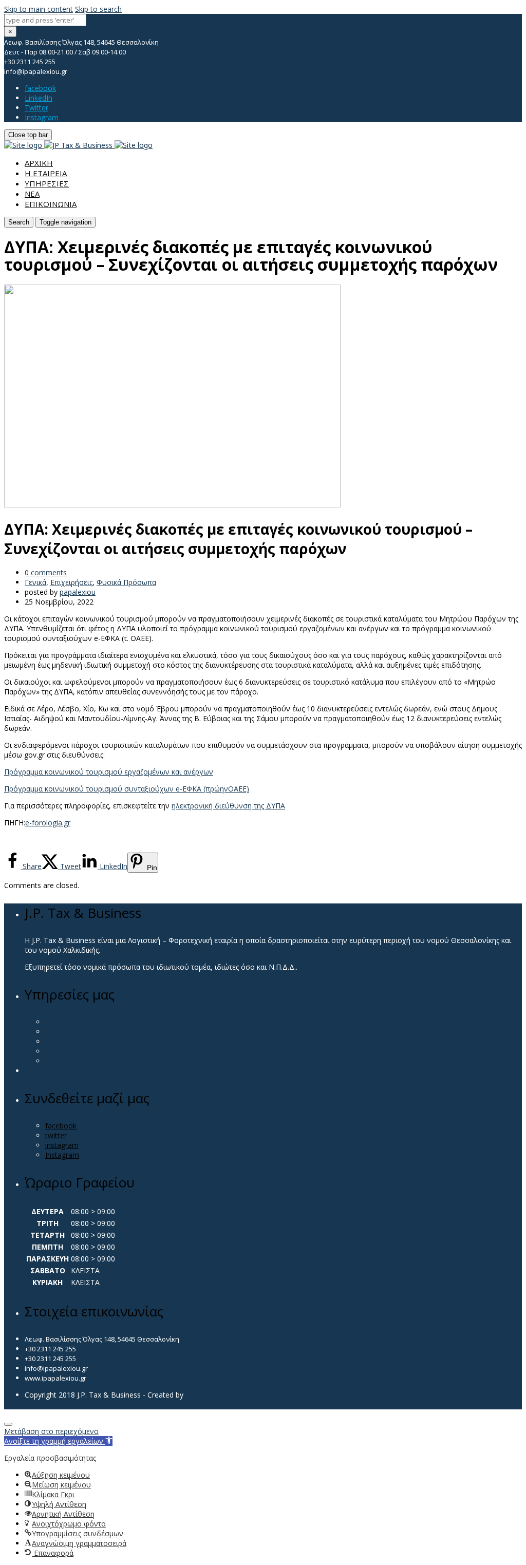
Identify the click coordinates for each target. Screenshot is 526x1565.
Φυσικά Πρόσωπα (126, 582)
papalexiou (78, 592)
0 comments (46, 572)
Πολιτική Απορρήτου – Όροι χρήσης (85, 1404)
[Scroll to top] (8, 1424)
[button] (58, 1441)
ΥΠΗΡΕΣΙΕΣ (47, 183)
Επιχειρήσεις (71, 582)
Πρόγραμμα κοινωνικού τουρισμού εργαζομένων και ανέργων (108, 772)
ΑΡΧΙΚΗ (39, 163)
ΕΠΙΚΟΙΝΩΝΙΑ (51, 204)
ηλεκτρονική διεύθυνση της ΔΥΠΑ (228, 805)
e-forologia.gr (47, 822)
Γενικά (35, 582)
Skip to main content (38, 9)
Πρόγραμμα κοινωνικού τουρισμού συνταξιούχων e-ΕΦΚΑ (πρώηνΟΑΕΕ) (126, 789)
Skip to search (98, 9)
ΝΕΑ (32, 193)
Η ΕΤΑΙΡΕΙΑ (46, 173)
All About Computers (219, 1395)
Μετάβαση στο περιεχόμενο (51, 1431)
